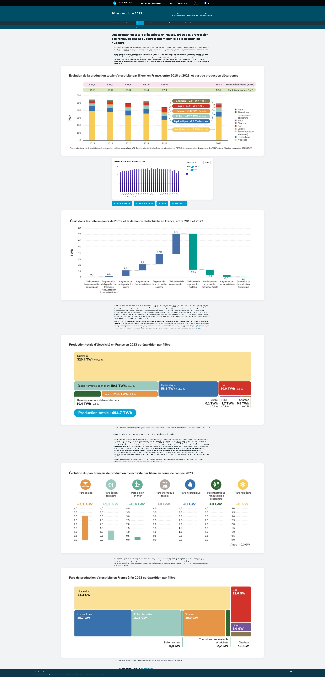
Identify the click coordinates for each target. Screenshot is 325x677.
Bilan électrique (154, 3)
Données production (147, 668)
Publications (182, 3)
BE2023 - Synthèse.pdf (206, 13)
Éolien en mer (154, 27)
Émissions (160, 23)
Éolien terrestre (145, 27)
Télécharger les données (145, 203)
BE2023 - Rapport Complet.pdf (192, 13)
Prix (146, 23)
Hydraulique (135, 27)
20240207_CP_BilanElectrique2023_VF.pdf (178, 13)
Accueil (144, 3)
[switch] (192, 167)
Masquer (207, 162)
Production (140, 23)
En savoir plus (101, 674)
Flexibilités (185, 23)
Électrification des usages (172, 23)
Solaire (163, 27)
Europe (192, 23)
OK (291, 672)
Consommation (130, 23)
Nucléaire (126, 27)
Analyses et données (126, 2)
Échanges (152, 23)
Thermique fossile (193, 27)
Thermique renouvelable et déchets (176, 27)
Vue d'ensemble (117, 27)
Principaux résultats (118, 23)
